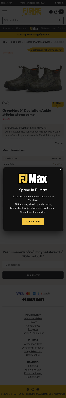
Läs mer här (33, 221)
